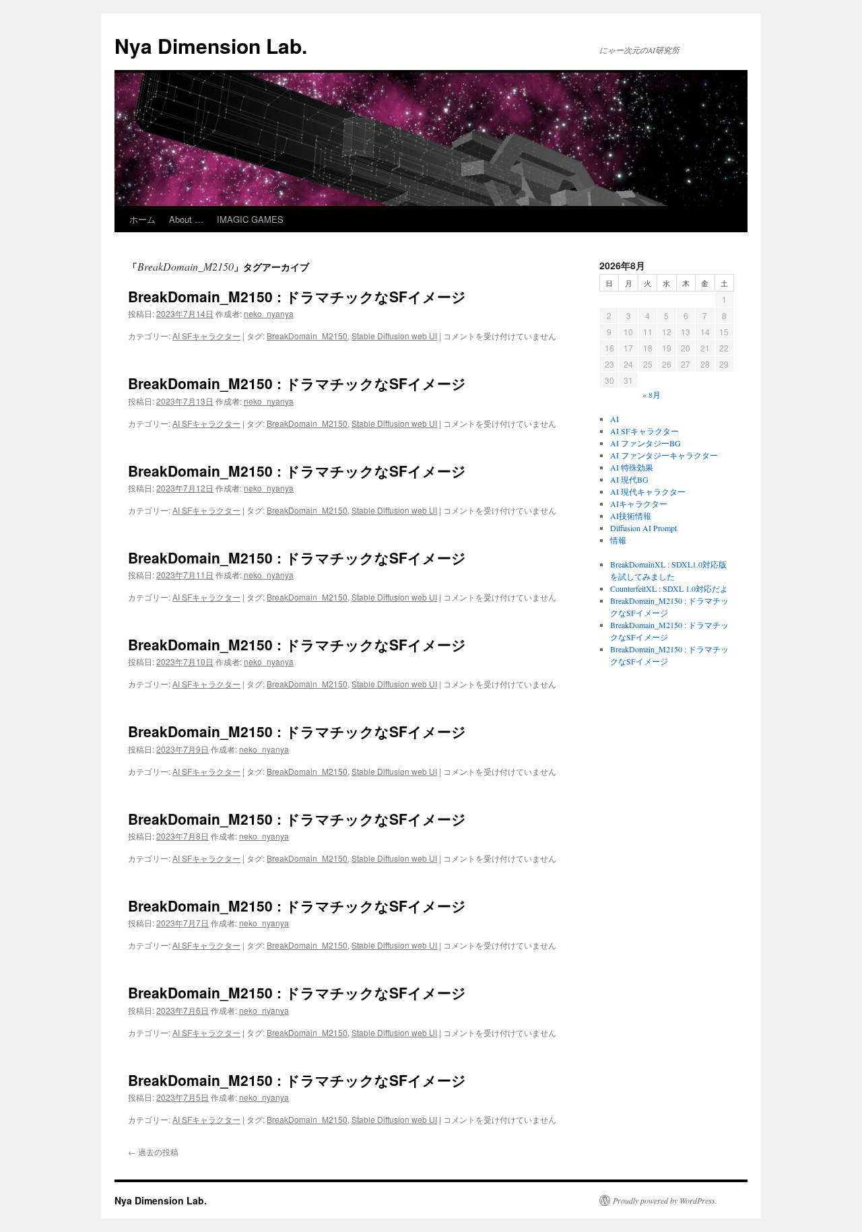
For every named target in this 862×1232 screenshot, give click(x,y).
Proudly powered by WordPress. (665, 1200)
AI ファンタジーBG (645, 443)
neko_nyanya (269, 313)
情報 (618, 540)
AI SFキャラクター (206, 335)
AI (614, 418)
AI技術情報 (630, 515)
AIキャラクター (638, 503)
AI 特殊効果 (631, 467)
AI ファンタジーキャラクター (664, 455)
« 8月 (651, 394)
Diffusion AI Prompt (643, 527)
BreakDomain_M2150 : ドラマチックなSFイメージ (297, 296)
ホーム (142, 219)
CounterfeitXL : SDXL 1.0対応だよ (669, 588)
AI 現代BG (629, 479)
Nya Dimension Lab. (210, 45)
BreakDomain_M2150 (307, 335)
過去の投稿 (153, 1151)
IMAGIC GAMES (250, 219)
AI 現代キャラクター (648, 491)
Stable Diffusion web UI (394, 335)
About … (186, 219)
